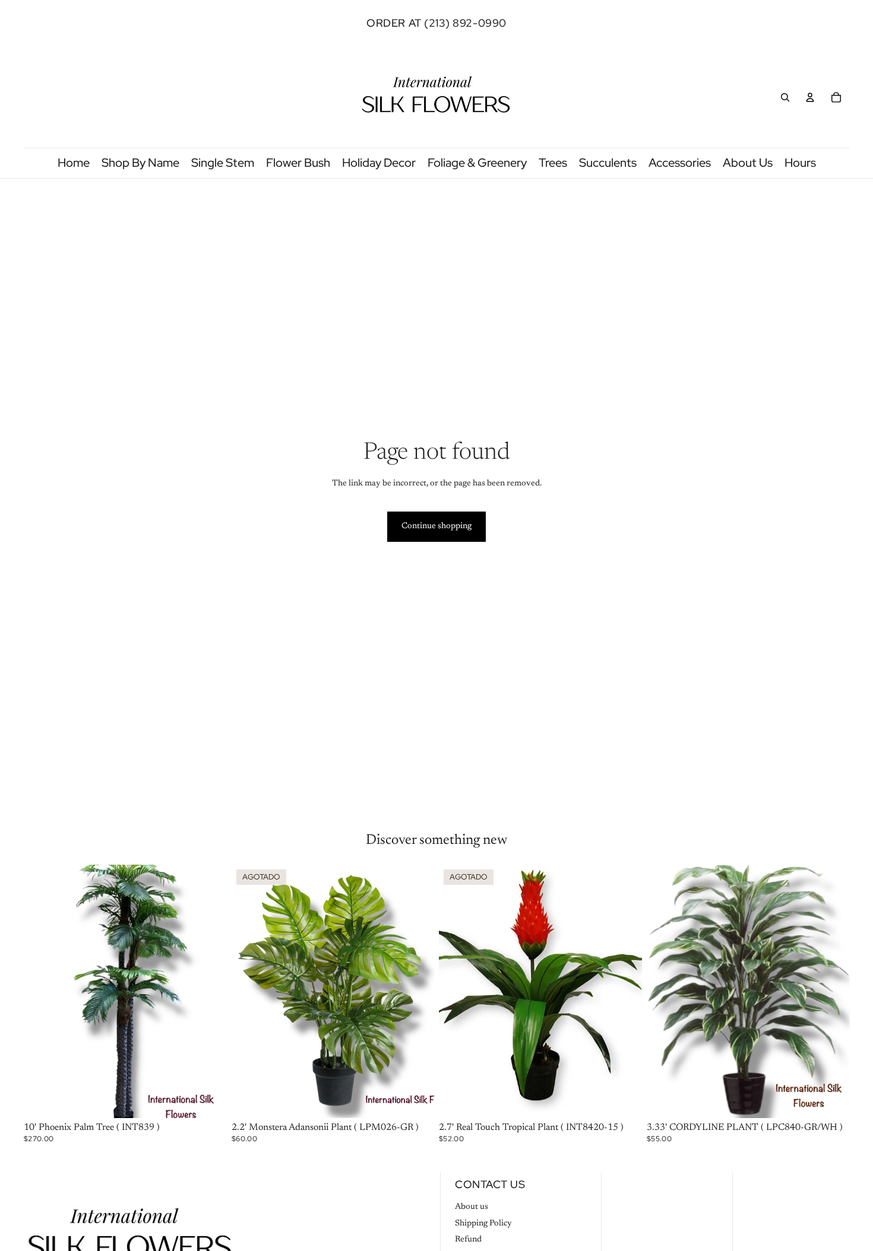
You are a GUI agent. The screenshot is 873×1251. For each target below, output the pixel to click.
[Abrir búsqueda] (785, 97)
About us (471, 1207)
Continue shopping (436, 526)
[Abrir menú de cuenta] (810, 97)
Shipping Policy (483, 1224)
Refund (468, 1240)
